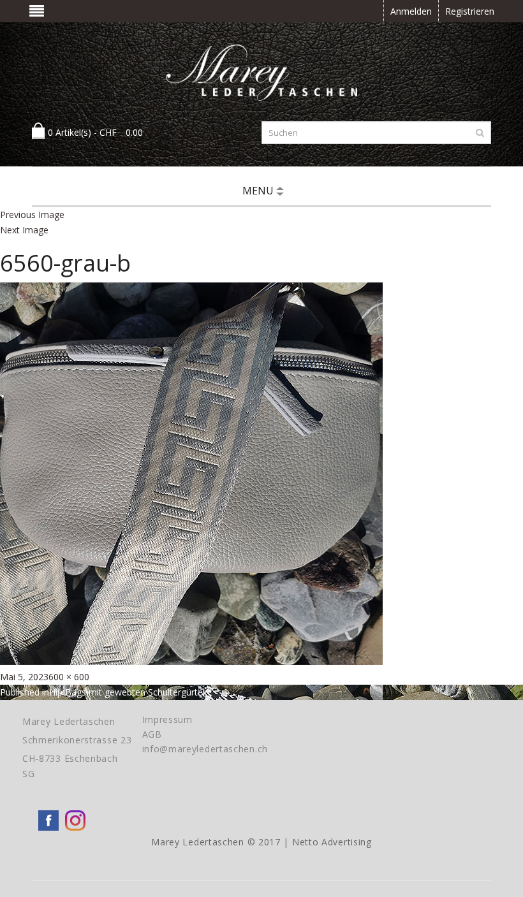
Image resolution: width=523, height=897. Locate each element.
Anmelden (411, 11)
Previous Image (32, 214)
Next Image (24, 230)
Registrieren (469, 11)
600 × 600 (68, 677)
